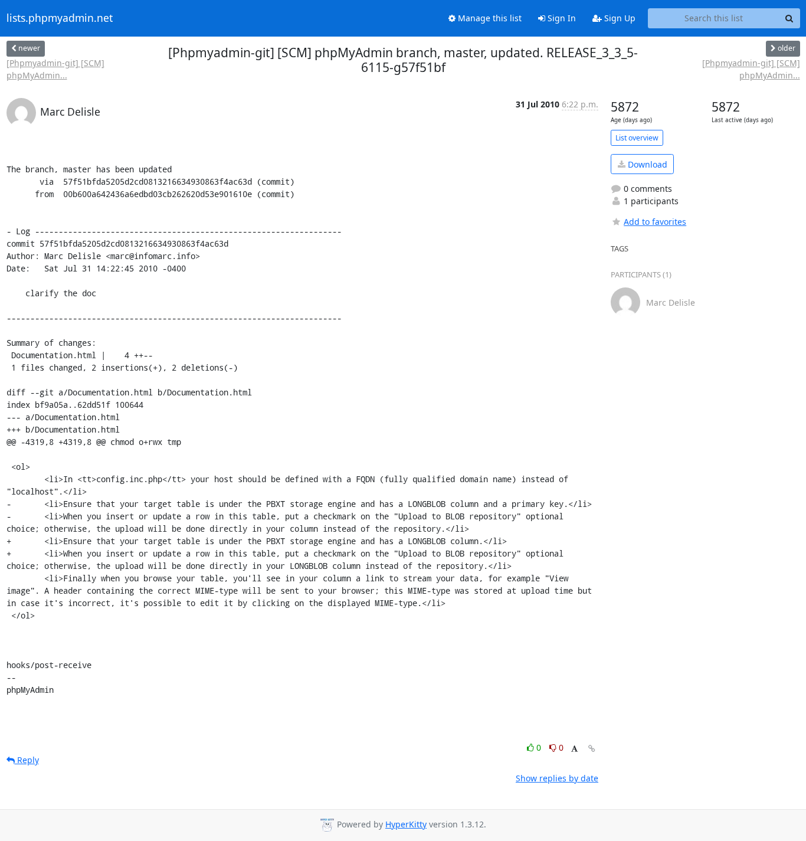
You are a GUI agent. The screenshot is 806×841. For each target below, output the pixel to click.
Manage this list (489, 18)
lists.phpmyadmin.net (59, 18)
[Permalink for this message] (591, 749)
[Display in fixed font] (574, 749)
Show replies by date (557, 778)
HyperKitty (406, 824)
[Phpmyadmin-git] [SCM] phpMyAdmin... (55, 69)
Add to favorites (655, 221)
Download (646, 164)
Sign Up (618, 18)
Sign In (560, 18)
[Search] (789, 18)
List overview (636, 138)
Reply (27, 759)
